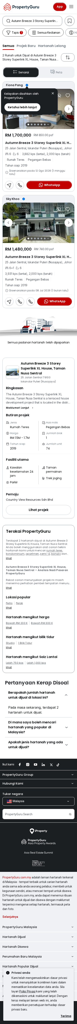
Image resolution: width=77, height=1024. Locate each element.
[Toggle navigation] (71, 6)
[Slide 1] (28, 124)
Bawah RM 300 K (42, 623)
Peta (59, 72)
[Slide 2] (31, 124)
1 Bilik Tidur (25, 643)
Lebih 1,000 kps (36, 663)
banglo (56, 553)
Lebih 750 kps (14, 663)
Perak (19, 603)
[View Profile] (38, 85)
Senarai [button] (23, 72)
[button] (8, 46)
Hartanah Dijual (14, 937)
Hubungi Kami (12, 783)
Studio (10, 643)
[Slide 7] (48, 124)
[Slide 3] (35, 124)
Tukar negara (12, 794)
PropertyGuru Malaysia (19, 927)
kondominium (15, 553)
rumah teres (54, 550)
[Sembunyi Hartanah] (58, 95)
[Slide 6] (45, 124)
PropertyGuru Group (17, 775)
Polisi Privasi (27, 991)
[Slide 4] (38, 124)
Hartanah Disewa (15, 947)
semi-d (45, 553)
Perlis (9, 603)
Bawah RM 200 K (17, 623)
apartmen (32, 553)
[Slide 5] (41, 124)
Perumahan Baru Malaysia (22, 956)
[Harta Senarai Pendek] (67, 95)
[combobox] (36, 20)
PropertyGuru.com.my (16, 877)
